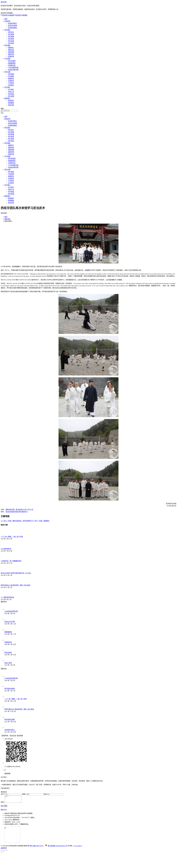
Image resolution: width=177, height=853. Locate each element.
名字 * (3, 794)
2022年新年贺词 (6, 549)
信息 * (3, 802)
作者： (16, 509)
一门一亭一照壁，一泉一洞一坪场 (12, 536)
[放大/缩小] (7, 850)
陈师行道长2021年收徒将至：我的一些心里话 (15, 585)
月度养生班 (8, 642)
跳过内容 (4, 2)
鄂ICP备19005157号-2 (37, 846)
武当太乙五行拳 (9, 621)
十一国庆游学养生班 (7, 597)
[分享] (3, 850)
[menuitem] (5, 19)
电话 (45, 794)
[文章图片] (6, 534)
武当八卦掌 (8, 663)
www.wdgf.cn (78, 846)
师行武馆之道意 (9, 719)
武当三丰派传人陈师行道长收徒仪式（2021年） (16, 573)
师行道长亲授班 (9, 688)
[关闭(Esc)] (1, 850)
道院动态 (8, 509)
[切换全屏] (5, 850)
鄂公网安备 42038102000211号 (57, 846)
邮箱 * (24, 794)
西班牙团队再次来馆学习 (19, 511)
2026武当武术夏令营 (11, 611)
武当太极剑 (8, 652)
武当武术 (8, 511)
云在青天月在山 (9, 730)
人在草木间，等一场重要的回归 (11, 561)
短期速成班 (8, 632)
